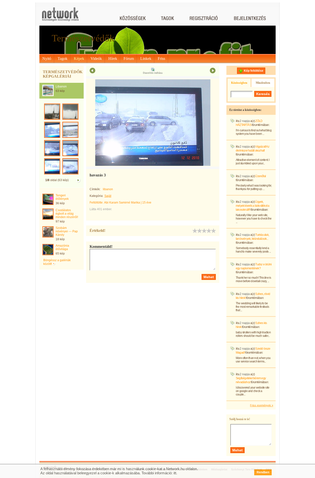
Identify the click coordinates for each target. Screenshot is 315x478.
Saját (107, 196)
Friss (161, 58)
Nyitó (46, 58)
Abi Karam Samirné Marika (122, 202)
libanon (108, 189)
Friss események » (261, 405)
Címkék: (95, 189)
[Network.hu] (60, 17)
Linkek (145, 58)
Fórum (129, 58)
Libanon (61, 86)
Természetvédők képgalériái (62, 74)
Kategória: (96, 196)
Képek (79, 58)
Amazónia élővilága (62, 247)
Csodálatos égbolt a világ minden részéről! (67, 213)
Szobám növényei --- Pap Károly (67, 231)
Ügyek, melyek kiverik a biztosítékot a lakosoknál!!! (252, 205)
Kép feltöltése (253, 70)
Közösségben (239, 83)
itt (174, 473)
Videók (96, 58)
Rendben (263, 472)
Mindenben (263, 83)
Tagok (62, 58)
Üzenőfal (260, 176)
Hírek (112, 58)
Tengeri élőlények (62, 197)
